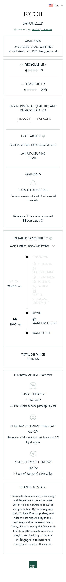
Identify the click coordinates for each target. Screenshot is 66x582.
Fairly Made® (42, 29)
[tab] (23, 119)
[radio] (26, 70)
